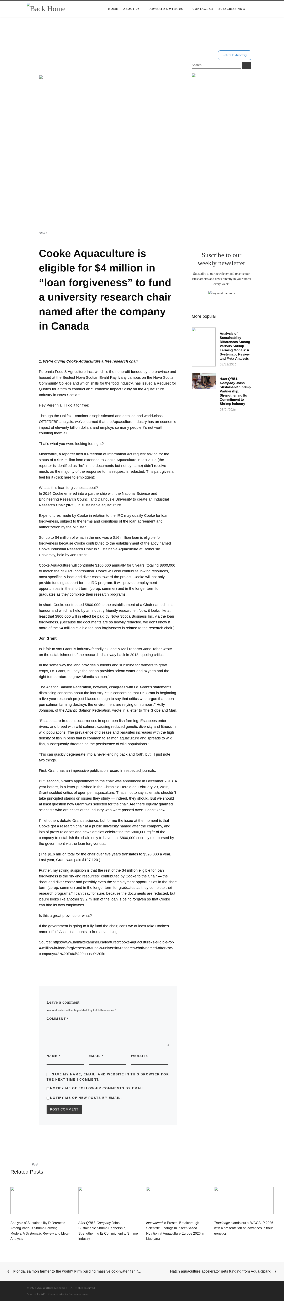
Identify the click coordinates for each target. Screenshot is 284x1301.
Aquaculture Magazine (52, 1287)
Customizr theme (79, 1294)
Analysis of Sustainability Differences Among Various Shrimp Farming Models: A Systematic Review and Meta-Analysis (235, 346)
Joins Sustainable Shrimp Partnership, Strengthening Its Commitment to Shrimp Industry (235, 391)
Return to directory (234, 55)
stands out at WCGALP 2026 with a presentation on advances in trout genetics (243, 1228)
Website (139, 1056)
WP (43, 1294)
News (43, 233)
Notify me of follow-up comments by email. (97, 1088)
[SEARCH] (216, 65)
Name (54, 1056)
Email (96, 1056)
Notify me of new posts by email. (86, 1097)
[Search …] (246, 65)
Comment (58, 1018)
